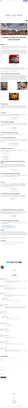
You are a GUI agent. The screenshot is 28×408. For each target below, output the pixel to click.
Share (12, 262)
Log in (14, 399)
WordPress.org (14, 402)
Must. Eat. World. (14, 15)
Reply (12, 299)
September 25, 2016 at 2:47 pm (7, 336)
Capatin (7, 298)
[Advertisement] (14, 7)
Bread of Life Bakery (12, 226)
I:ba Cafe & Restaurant (9, 225)
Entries (14, 400)
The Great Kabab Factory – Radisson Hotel (10, 227)
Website (2, 373)
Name (1, 366)
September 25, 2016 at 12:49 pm (7, 330)
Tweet (8, 262)
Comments (14, 401)
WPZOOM (20, 406)
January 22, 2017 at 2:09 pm (9, 317)
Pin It (20, 262)
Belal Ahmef (6, 304)
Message (2, 359)
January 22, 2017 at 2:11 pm (9, 299)
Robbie (7, 316)
